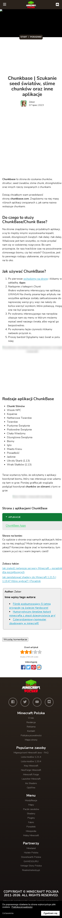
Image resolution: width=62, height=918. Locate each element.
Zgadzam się (50, 913)
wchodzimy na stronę (35, 278)
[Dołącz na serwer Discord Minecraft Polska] (57, 4)
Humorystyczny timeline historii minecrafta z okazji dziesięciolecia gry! (32, 613)
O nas (31, 718)
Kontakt (31, 731)
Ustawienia (7, 913)
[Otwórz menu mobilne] (4, 4)
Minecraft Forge (31, 774)
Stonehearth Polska (31, 857)
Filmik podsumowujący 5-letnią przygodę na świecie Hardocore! (30, 605)
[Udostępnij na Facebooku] (23, 667)
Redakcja (31, 722)
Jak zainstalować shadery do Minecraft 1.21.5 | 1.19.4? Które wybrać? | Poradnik (29, 579)
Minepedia (31, 831)
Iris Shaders (31, 783)
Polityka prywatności (31, 735)
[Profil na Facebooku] (13, 702)
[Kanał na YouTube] (37, 702)
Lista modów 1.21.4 (31, 757)
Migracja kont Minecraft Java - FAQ (31, 752)
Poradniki (31, 826)
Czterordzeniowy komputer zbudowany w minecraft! (27, 621)
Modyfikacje (31, 800)
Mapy (31, 804)
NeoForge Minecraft (31, 770)
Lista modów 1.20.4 (31, 761)
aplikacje (14, 517)
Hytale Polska (31, 852)
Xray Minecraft (31, 765)
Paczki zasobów (31, 809)
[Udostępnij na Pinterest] (33, 667)
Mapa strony (31, 739)
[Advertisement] (31, 142)
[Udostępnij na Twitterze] (28, 667)
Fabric (31, 822)
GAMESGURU (31, 861)
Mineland (31, 848)
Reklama (31, 726)
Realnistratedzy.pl (31, 870)
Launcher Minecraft (31, 778)
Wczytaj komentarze (15, 639)
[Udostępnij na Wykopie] (38, 667)
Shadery (31, 813)
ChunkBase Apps (16, 525)
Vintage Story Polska (31, 865)
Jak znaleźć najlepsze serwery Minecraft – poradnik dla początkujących (32, 570)
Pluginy (31, 817)
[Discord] (49, 702)
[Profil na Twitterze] (25, 702)
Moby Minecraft (31, 835)
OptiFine (31, 787)
